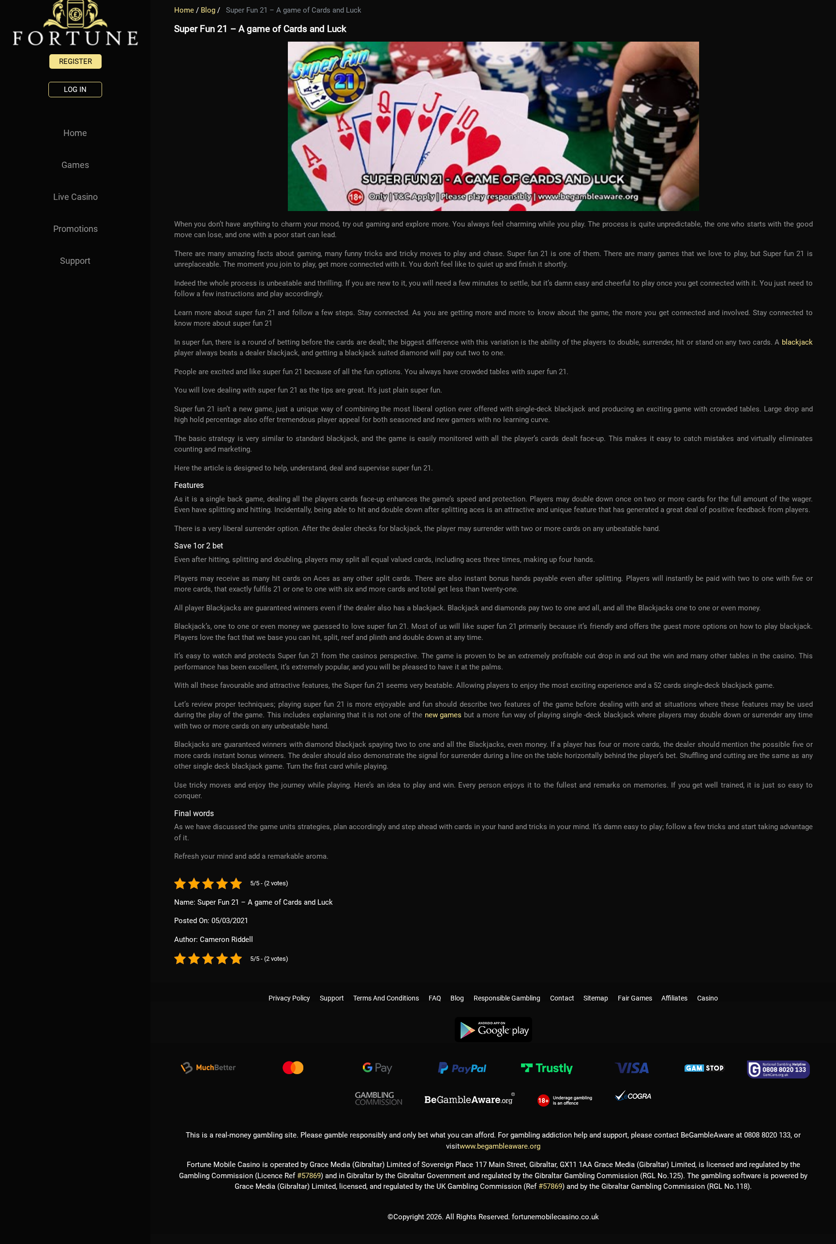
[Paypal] (462, 1065)
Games (75, 165)
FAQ (435, 988)
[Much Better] (208, 1065)
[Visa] (631, 1065)
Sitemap (595, 988)
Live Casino (75, 197)
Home (75, 133)
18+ (565, 1095)
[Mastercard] (292, 1065)
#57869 (309, 1172)
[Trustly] (546, 1065)
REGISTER (75, 61)
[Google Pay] (377, 1065)
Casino (707, 988)
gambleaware (469, 1095)
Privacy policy (289, 988)
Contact (562, 988)
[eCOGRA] (632, 1095)
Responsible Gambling (507, 988)
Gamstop (705, 1065)
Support (75, 261)
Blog (208, 10)
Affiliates (674, 988)
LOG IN (75, 89)
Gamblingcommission (379, 1095)
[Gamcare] (778, 1065)
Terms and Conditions (386, 988)
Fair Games (635, 988)
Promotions (75, 229)
